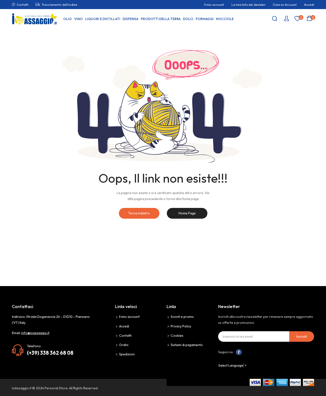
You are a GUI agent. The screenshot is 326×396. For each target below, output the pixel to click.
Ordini (123, 345)
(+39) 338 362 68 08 (50, 353)
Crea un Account (285, 4)
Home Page (187, 213)
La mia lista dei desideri (248, 4)
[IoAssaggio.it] (34, 19)
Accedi (309, 4)
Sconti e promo (182, 317)
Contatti (22, 4)
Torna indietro (139, 213)
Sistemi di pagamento (187, 345)
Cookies (177, 335)
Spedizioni (127, 354)
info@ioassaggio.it (35, 333)
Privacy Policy (181, 326)
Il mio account (214, 4)
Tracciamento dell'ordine (59, 4)
